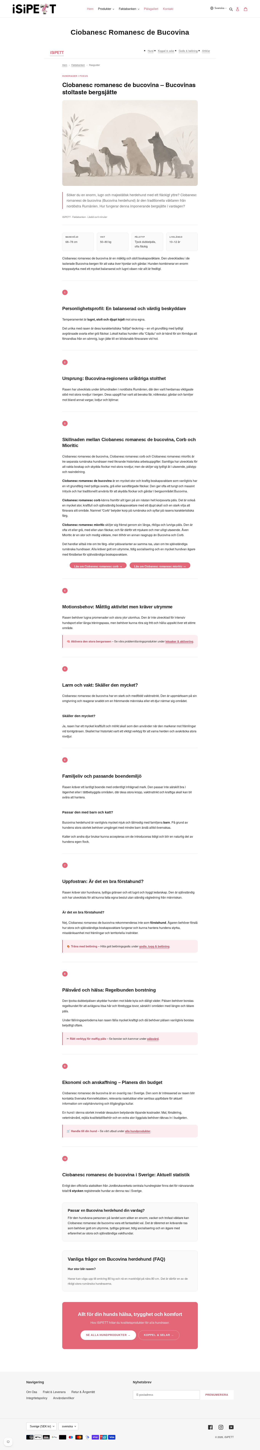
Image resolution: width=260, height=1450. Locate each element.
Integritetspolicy (36, 1398)
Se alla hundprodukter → (108, 1334)
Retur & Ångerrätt (83, 1392)
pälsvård (153, 1039)
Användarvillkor (63, 1398)
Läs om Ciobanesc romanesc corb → (98, 566)
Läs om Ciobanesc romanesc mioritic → (160, 566)
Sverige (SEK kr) (40, 1426)
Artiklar (206, 51)
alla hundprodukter (137, 1131)
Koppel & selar (166, 51)
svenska (67, 1426)
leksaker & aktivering (179, 641)
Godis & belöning (188, 51)
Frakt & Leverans (54, 1392)
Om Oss (31, 1392)
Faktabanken (78, 64)
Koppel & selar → (159, 1334)
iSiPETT (57, 52)
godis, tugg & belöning (154, 946)
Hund (150, 51)
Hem (64, 64)
